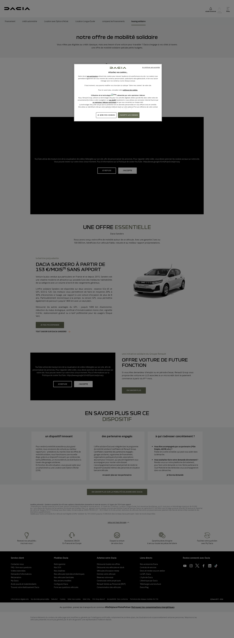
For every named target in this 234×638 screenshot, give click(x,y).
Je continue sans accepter (151, 67)
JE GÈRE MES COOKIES (106, 115)
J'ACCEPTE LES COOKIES (128, 115)
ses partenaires (92, 76)
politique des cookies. (130, 90)
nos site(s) (112, 100)
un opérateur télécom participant (104, 102)
